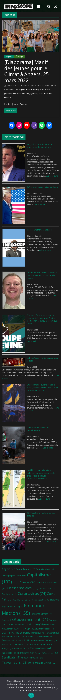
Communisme (47, 588)
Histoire (36, 624)
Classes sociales (22, 588)
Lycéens (34, 93)
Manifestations (45, 93)
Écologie (19, 56)
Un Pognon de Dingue (42, 662)
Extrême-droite (42, 614)
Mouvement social (16, 640)
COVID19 (20, 599)
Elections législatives (39, 600)
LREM (6, 633)
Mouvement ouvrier (13, 636)
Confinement (9, 594)
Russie (39, 653)
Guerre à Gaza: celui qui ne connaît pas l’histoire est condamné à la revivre (42, 275)
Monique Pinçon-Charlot (46, 633)
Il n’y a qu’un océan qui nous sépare (42, 187)
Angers (9, 56)
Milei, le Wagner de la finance (40, 229)
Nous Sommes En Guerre (44, 640)
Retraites (26, 652)
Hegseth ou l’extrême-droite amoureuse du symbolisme (39, 146)
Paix (31, 644)
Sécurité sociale (32, 657)
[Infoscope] (18, 6)
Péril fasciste (21, 648)
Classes (27, 582)
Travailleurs (14, 662)
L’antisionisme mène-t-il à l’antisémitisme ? (38, 429)
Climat (29, 89)
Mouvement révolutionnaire (38, 636)
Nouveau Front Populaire (14, 644)
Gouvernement (31, 619)
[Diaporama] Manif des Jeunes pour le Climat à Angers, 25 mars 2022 (26, 71)
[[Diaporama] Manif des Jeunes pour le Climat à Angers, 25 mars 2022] (30, 22)
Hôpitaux (33, 628)
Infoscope (47, 628)
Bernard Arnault (25, 569)
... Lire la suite (52, 176)
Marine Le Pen (22, 632)
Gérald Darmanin (17, 624)
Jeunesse (8, 93)
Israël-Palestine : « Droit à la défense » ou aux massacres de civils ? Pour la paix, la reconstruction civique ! (41, 474)
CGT (16, 583)
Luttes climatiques (21, 93)
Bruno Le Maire (45, 569)
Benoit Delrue (29, 85)
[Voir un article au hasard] (55, 6)
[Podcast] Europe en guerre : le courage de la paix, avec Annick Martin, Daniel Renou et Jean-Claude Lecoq (42, 319)
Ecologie (37, 89)
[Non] (57, 688)
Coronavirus (32, 593)
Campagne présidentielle (14, 575)
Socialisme (51, 653)
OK (31, 695)
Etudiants (46, 89)
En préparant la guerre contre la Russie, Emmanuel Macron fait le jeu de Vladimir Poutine (42, 387)
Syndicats (12, 657)
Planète (7, 97)
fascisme (7, 620)
